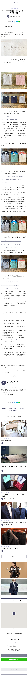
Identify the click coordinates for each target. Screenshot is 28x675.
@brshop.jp (14, 339)
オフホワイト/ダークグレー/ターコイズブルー (12, 176)
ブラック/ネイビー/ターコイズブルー (10, 288)
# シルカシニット (21, 408)
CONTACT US (14, 655)
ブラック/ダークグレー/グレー (8, 247)
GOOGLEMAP (14, 637)
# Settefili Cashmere (12, 408)
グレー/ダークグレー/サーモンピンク (10, 285)
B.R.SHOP (13, 16)
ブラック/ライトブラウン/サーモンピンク (11, 179)
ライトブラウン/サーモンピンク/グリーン (11, 241)
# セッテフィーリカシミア (14, 410)
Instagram (4, 371)
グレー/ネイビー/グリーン (7, 182)
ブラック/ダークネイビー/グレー (9, 119)
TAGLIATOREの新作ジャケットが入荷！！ (13, 522)
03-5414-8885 (15, 639)
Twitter (3, 376)
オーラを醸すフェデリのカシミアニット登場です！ (13, 495)
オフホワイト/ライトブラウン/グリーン (10, 281)
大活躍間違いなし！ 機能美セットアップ (13, 548)
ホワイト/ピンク (5, 116)
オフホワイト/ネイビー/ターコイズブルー (11, 244)
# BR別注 (4, 408)
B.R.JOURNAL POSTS (8, 394)
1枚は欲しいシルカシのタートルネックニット (13, 467)
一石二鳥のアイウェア (7, 440)
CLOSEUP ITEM (5, 438)
